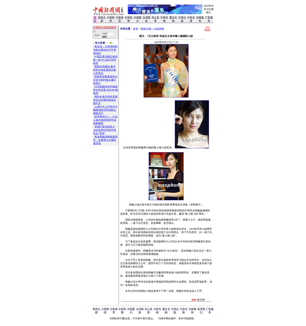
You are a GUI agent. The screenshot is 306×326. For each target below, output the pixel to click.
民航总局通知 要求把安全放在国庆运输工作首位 (104, 70)
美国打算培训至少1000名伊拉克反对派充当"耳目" (104, 130)
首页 (135, 28)
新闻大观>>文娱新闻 (152, 28)
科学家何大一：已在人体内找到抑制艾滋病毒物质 (105, 120)
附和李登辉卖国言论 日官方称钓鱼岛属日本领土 (105, 80)
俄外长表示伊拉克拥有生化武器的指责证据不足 (105, 100)
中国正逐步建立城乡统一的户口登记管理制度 (105, 60)
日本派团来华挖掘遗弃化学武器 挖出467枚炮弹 (105, 90)
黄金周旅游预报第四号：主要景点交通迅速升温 (105, 140)
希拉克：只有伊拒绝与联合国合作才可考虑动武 (105, 50)
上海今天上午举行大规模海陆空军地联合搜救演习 (105, 110)
